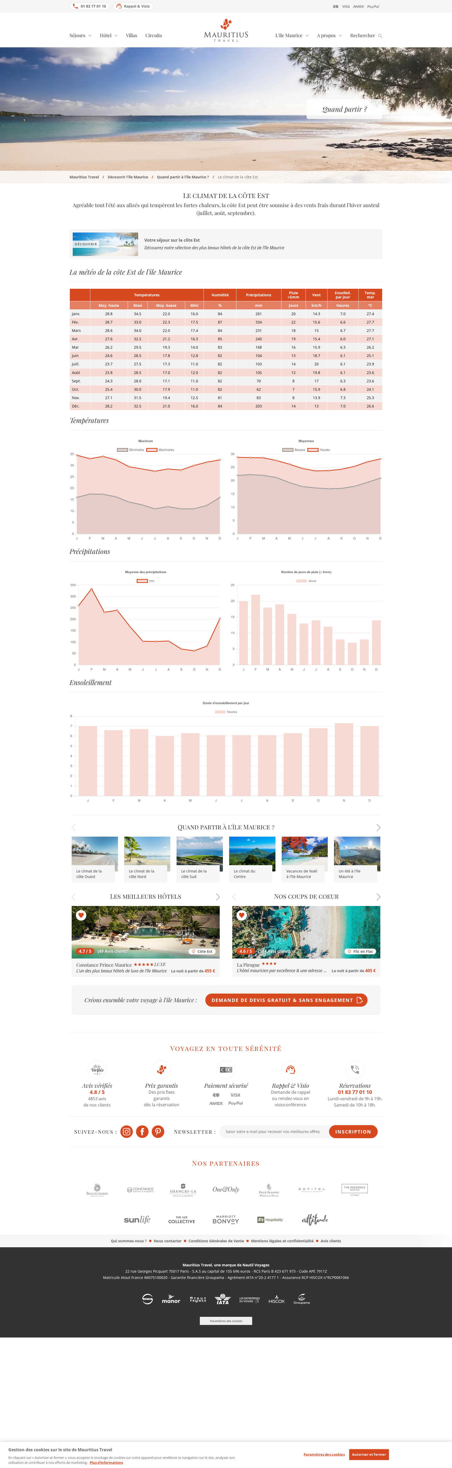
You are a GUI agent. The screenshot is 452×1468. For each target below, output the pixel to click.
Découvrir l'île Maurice (128, 176)
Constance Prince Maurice (104, 965)
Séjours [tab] (77, 35)
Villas (131, 35)
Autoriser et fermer (369, 1454)
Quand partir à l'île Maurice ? (183, 176)
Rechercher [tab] (362, 35)
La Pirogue (249, 965)
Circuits (153, 35)
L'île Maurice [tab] (288, 35)
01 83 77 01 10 (93, 6)
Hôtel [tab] (105, 35)
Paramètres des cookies (324, 1454)
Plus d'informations (106, 1462)
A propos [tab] (326, 35)
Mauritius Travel (84, 176)
